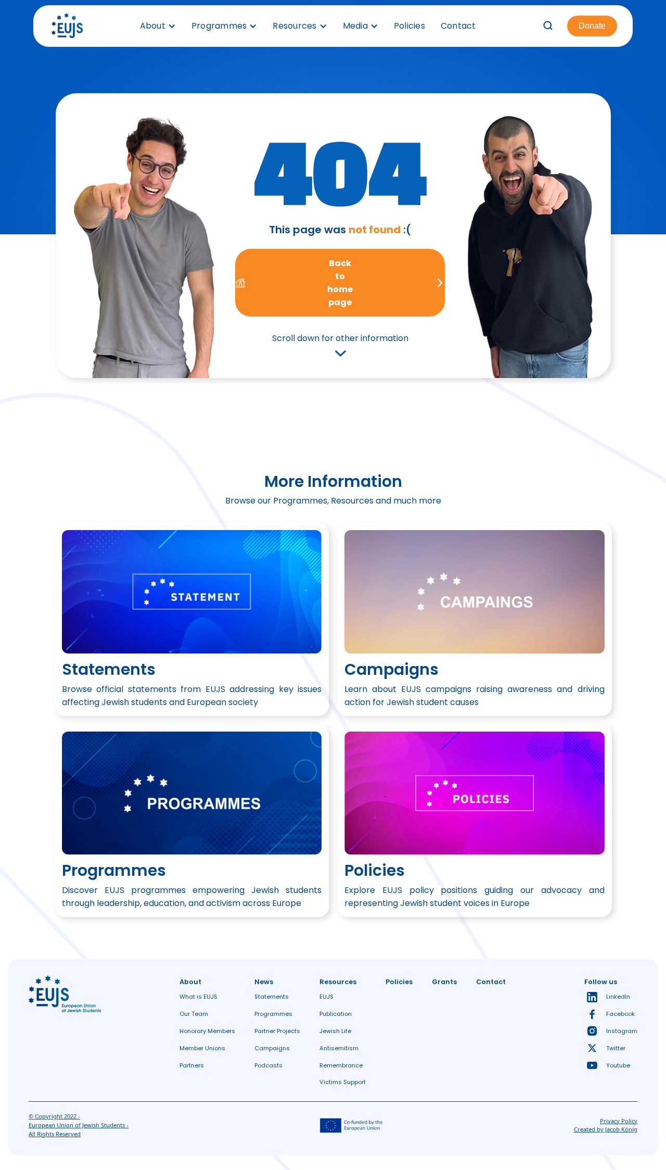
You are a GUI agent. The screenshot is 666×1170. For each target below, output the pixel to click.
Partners (192, 1065)
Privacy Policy (618, 1121)
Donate (592, 25)
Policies (409, 26)
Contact (458, 26)
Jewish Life (335, 1031)
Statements (271, 996)
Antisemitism (338, 1048)
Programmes (273, 1014)
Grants (444, 981)
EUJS (326, 996)
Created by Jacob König (605, 1129)
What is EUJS (198, 996)
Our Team (194, 1014)
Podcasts (268, 1065)
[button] (158, 26)
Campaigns (272, 1048)
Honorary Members (207, 1031)
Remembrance (341, 1065)
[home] (67, 26)
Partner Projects (277, 1031)
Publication (335, 1014)
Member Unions (202, 1048)
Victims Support (342, 1082)
